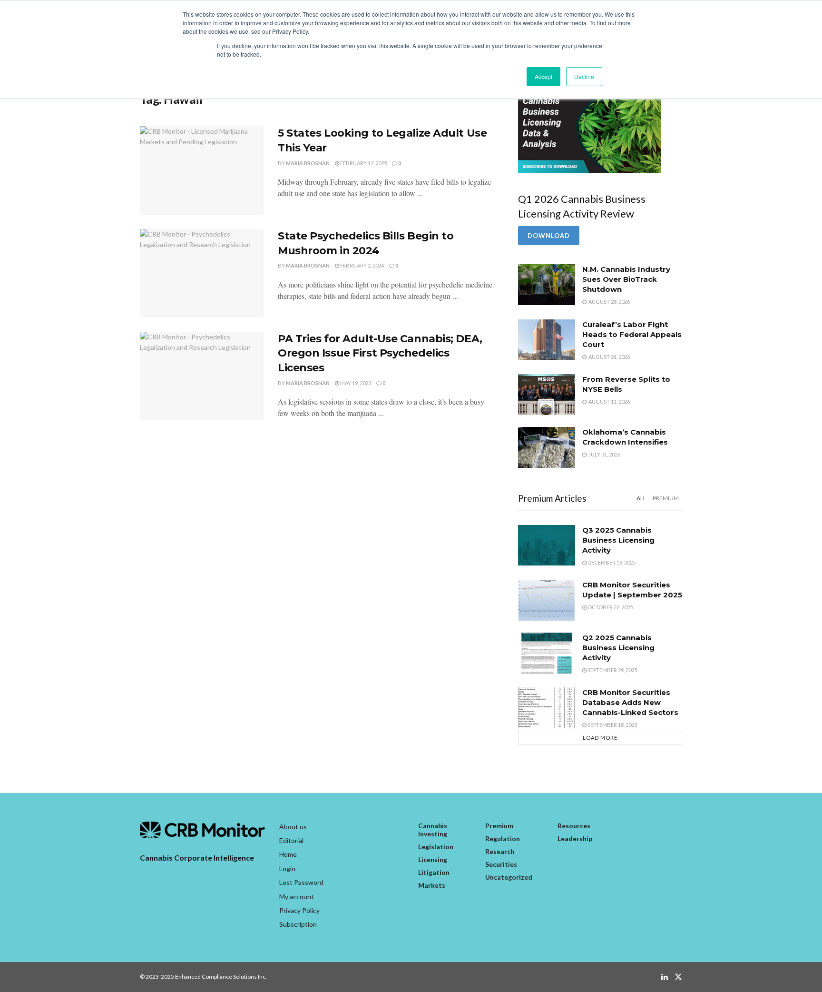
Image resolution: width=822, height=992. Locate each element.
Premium (666, 498)
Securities (501, 864)
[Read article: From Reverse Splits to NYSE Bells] (546, 394)
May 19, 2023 (355, 383)
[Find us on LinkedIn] (664, 977)
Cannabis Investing (432, 830)
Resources (574, 826)
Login (287, 868)
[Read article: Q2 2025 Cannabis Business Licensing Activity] (546, 653)
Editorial (291, 840)
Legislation (435, 847)
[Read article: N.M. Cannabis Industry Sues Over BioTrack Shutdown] (546, 284)
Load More (600, 737)
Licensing (432, 859)
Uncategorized (508, 877)
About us (293, 827)
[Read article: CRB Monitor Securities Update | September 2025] (546, 600)
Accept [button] (543, 76)
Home (288, 854)
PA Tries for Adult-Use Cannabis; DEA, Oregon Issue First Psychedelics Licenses (380, 353)
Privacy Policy (299, 910)
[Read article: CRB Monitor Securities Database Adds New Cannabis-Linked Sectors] (546, 707)
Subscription (298, 924)
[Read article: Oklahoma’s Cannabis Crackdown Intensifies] (546, 447)
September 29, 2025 (612, 670)
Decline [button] (584, 76)
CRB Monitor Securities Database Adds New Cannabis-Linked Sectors (630, 702)
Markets (431, 885)
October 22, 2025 (610, 607)
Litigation (434, 872)
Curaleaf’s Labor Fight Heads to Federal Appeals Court (632, 334)
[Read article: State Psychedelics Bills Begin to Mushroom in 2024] (202, 273)
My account (296, 897)
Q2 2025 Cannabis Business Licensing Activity (618, 647)
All (641, 498)
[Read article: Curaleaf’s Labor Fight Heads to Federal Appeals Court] (546, 339)
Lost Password (301, 882)
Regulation (502, 838)
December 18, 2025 (611, 562)
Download (549, 235)
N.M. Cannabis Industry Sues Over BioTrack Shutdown (626, 279)
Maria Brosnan (308, 163)
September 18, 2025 (612, 725)
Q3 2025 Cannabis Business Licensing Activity (618, 540)
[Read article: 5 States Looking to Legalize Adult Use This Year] (202, 170)
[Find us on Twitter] (678, 977)
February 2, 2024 (361, 265)
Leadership (575, 838)
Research (499, 851)
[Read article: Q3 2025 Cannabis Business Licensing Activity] (546, 545)
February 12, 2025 (363, 163)
